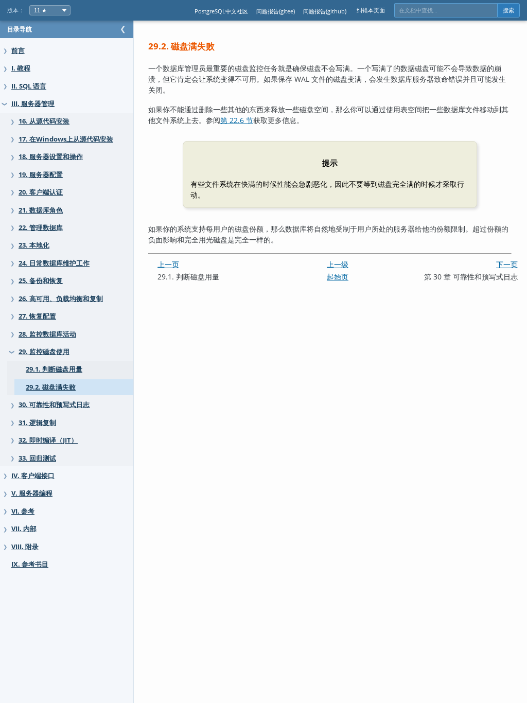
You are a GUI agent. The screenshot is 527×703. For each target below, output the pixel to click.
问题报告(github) (324, 11)
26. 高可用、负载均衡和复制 (61, 298)
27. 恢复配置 (37, 316)
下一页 (507, 264)
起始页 (337, 277)
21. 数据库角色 (41, 210)
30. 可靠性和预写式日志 (54, 404)
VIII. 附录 (25, 546)
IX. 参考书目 (29, 564)
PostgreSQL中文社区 (221, 11)
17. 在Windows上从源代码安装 (66, 139)
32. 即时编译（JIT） (48, 440)
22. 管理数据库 (41, 227)
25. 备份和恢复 (41, 280)
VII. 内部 (24, 528)
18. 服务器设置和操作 (51, 156)
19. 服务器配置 (41, 174)
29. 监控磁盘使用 (44, 351)
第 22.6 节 (236, 120)
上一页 (168, 264)
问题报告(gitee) (275, 11)
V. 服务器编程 (31, 493)
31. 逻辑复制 (37, 422)
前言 (18, 50)
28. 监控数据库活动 (47, 334)
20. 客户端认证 (41, 192)
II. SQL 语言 (28, 86)
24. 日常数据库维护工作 (54, 263)
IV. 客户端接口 (33, 475)
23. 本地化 (34, 245)
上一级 (337, 264)
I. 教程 (20, 68)
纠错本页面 (371, 10)
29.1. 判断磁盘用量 (54, 369)
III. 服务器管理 (33, 103)
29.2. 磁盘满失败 (51, 387)
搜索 (508, 10)
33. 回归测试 (37, 458)
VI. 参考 (22, 511)
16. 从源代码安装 (44, 121)
